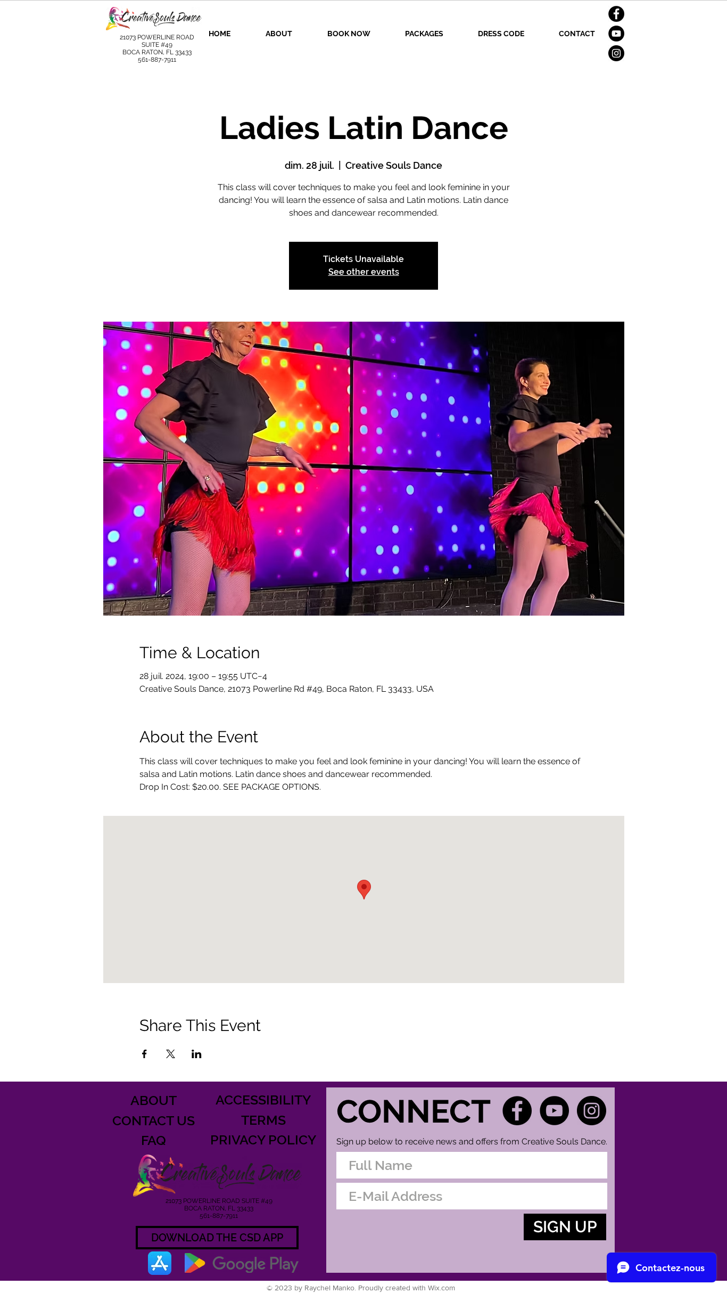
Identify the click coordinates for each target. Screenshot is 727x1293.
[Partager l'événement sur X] (171, 1054)
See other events (363, 272)
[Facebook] (616, 14)
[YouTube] (616, 34)
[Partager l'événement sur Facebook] (144, 1054)
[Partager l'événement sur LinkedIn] (197, 1054)
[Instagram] (616, 53)
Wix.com (441, 1287)
